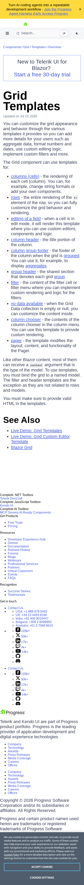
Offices (12, 765)
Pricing (13, 526)
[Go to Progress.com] (12, 714)
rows (15, 197)
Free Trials (15, 522)
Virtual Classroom (20, 571)
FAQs (12, 578)
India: (32, 618)
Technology (16, 747)
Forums (13, 553)
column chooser (26, 319)
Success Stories (19, 591)
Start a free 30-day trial (42, 75)
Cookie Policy (11, 854)
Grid (26, 47)
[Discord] (18, 661)
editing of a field (26, 218)
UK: (31, 615)
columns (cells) (25, 176)
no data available (27, 303)
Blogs (12, 557)
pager (16, 340)
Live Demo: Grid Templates (36, 430)
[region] (42, 858)
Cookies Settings (42, 877)
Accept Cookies (42, 867)
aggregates (35, 265)
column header (25, 239)
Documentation (18, 546)
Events (12, 574)
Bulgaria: (34, 622)
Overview (54, 47)
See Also (21, 420)
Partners (14, 567)
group (59, 276)
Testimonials (16, 594)
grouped (71, 255)
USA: (31, 611)
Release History (19, 550)
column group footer (29, 250)
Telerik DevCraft (11, 498)
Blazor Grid (21, 447)
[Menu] (7, 33)
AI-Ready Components (35, 512)
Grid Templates (31, 101)
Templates (38, 47)
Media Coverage (19, 758)
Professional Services (23, 564)
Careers (13, 761)
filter (15, 282)
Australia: (34, 625)
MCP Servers (9, 512)
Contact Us (15, 608)
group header (23, 271)
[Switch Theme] (77, 33)
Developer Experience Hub (27, 539)
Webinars (14, 560)
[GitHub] (18, 657)
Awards (13, 751)
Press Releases (19, 754)
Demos (13, 543)
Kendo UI (6, 505)
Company (14, 744)
